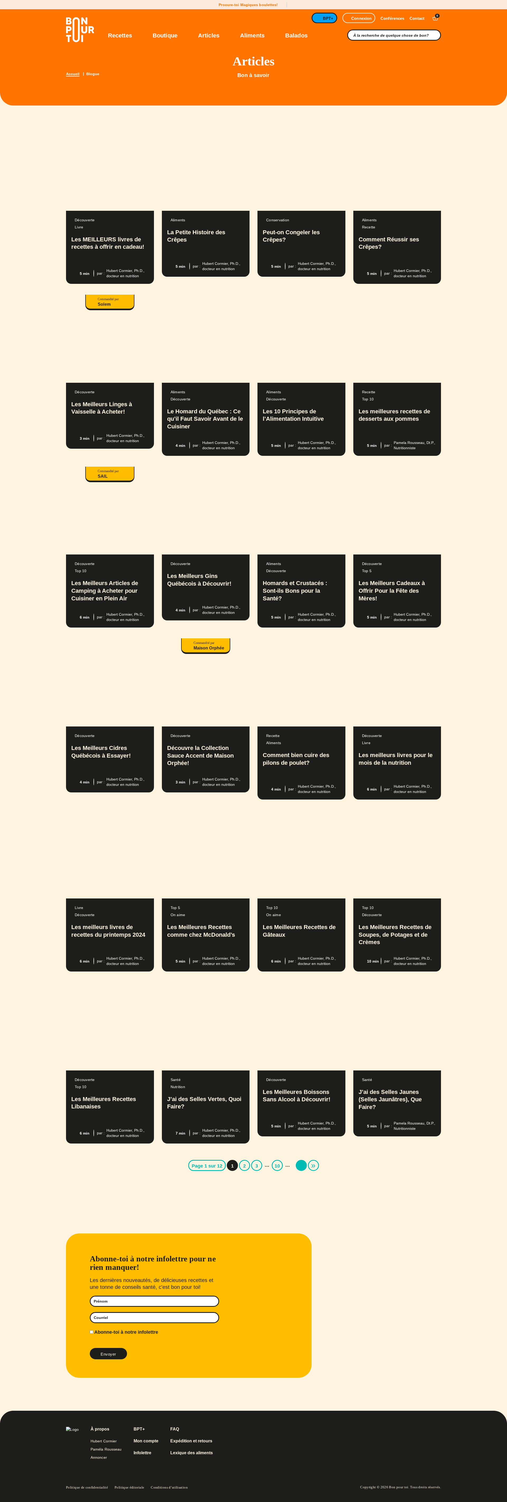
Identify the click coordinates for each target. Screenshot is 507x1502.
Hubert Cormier (104, 1441)
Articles (209, 35)
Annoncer (99, 1457)
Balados (296, 35)
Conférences (392, 18)
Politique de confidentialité (87, 1487)
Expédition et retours (191, 1441)
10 (277, 1166)
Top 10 (368, 399)
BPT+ (328, 18)
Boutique (166, 35)
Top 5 (367, 571)
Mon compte (146, 1441)
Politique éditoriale (129, 1487)
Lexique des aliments (191, 1453)
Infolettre (142, 1453)
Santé (176, 1080)
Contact (417, 18)
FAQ (174, 1429)
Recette (368, 227)
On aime (178, 915)
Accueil (72, 74)
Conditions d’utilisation (169, 1487)
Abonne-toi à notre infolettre (125, 1332)
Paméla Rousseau (106, 1449)
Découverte (85, 220)
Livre (79, 227)
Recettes (121, 35)
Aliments (253, 35)
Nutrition (178, 1087)
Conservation (277, 220)
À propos (100, 1429)
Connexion (361, 18)
